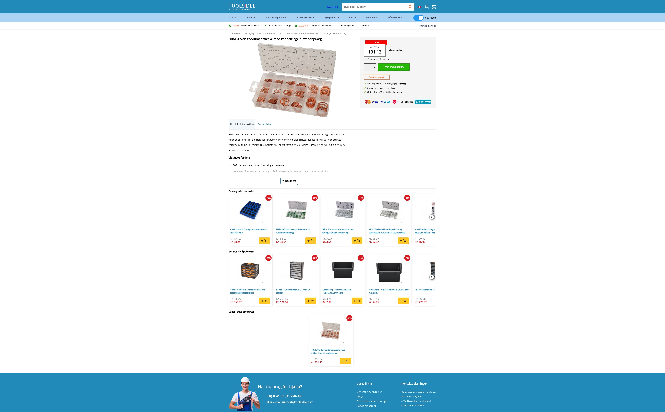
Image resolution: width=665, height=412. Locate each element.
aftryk (360, 396)
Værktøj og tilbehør (276, 17)
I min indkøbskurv (393, 66)
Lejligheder (372, 17)
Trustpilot (332, 7)
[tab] (242, 124)
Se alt (234, 17)
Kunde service (427, 25)
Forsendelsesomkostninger (372, 401)
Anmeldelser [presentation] (265, 124)
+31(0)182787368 (291, 396)
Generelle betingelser (369, 391)
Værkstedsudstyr (305, 17)
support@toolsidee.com (297, 402)
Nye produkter (332, 17)
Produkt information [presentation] (242, 124)
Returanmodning (366, 406)
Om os (352, 17)
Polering (251, 17)
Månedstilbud (395, 17)
